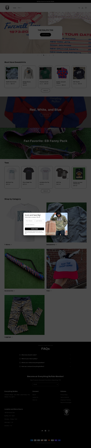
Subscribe (34, 229)
